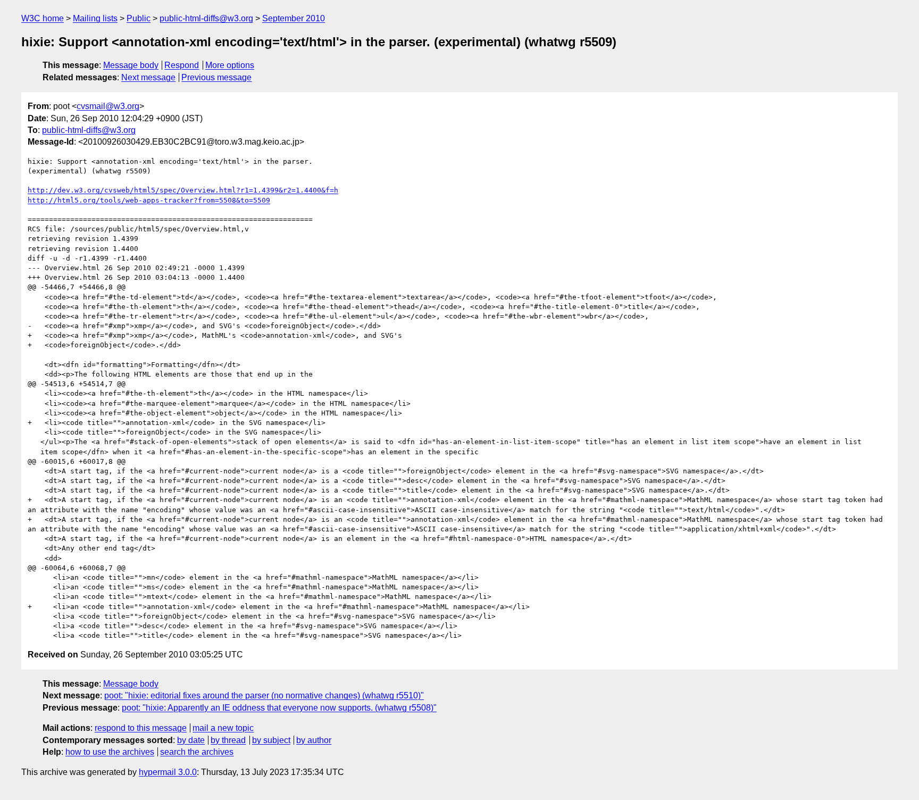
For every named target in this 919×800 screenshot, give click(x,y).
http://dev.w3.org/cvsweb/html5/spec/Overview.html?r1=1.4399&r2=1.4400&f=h (183, 190)
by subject (271, 740)
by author (313, 740)
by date (191, 740)
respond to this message (141, 727)
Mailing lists (95, 18)
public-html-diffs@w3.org (206, 18)
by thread (228, 740)
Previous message (216, 77)
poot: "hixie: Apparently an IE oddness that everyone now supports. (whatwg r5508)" (279, 707)
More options (229, 65)
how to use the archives (109, 751)
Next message (148, 77)
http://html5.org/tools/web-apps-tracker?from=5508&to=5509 (149, 200)
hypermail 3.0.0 (168, 772)
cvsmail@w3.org (108, 106)
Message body (130, 65)
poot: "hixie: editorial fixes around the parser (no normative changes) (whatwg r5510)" (264, 695)
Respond (181, 65)
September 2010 (293, 18)
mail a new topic (223, 727)
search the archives (196, 751)
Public (139, 18)
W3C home (42, 18)
